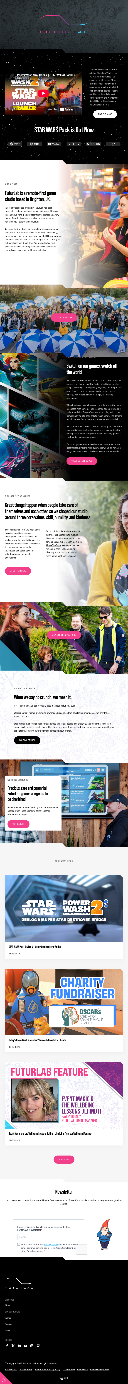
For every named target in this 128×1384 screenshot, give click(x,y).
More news (64, 1159)
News (7, 1330)
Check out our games (81, 461)
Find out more (105, 114)
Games (8, 1317)
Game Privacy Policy (99, 1369)
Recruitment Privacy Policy (47, 1369)
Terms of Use (11, 1369)
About (8, 1305)
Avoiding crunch (27, 740)
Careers (8, 1324)
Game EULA (82, 1369)
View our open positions (64, 635)
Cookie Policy (69, 1369)
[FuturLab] (64, 1285)
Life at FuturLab (64, 317)
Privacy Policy (26, 1369)
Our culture (18, 824)
